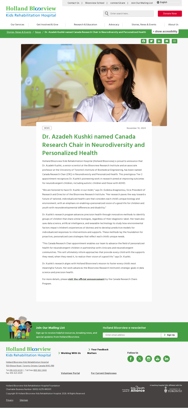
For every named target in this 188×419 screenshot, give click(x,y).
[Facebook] (142, 41)
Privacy (9, 400)
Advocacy (114, 25)
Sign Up (171, 335)
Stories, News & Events (144, 25)
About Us (173, 25)
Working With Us (71, 353)
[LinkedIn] (158, 41)
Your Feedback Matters (97, 351)
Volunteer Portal (70, 373)
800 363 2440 (40, 370)
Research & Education (85, 25)
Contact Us (73, 3)
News (38, 32)
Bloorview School (94, 3)
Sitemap (24, 400)
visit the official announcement (86, 279)
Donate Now (170, 14)
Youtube (157, 358)
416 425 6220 (16, 370)
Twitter (139, 358)
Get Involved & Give (47, 25)
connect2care (117, 3)
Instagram (148, 358)
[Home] (31, 11)
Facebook (130, 358)
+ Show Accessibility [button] (165, 31)
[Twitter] (150, 41)
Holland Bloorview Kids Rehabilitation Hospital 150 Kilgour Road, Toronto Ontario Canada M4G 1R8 (30, 364)
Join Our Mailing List (142, 3)
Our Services (17, 25)
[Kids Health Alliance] (133, 388)
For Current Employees (104, 373)
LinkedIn (166, 358)
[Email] (166, 41)
